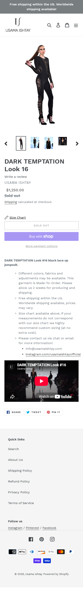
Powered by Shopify (56, 574)
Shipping (10, 202)
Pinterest (32, 528)
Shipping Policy (20, 470)
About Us (15, 460)
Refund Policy (19, 481)
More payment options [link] (41, 246)
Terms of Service (21, 503)
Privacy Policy (19, 492)
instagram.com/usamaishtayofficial (53, 354)
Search (13, 449)
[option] (21, 143)
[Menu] (76, 25)
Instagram (15, 528)
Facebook (49, 528)
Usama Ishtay (33, 574)
